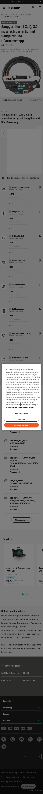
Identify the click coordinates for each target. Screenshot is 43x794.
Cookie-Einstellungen (21, 413)
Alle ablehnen (21, 419)
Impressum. (29, 407)
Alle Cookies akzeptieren (21, 425)
